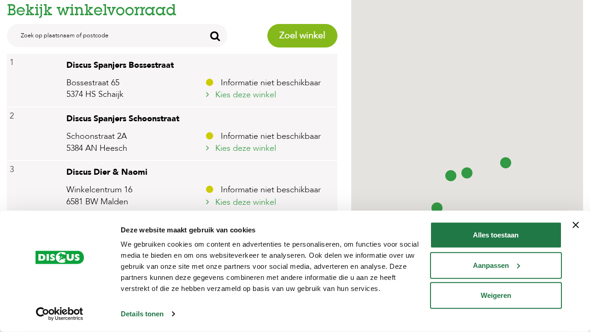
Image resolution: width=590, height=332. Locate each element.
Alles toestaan (496, 235)
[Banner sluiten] (575, 225)
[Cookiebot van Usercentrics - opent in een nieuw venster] (59, 314)
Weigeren (496, 295)
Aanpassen (491, 265)
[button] (466, 172)
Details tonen (142, 314)
